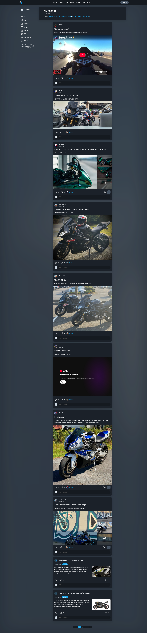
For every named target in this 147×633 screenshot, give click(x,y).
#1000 (74, 16)
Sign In (125, 2)
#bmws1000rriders (65, 16)
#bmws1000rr (53, 16)
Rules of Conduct (30, 47)
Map (84, 2)
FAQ (23, 45)
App (88, 2)
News (26, 41)
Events (78, 2)
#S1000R (86, 16)
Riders (61, 2)
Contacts (27, 45)
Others (65, 564)
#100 (79, 16)
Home (55, 2)
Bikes (66, 2)
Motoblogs (27, 37)
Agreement (28, 46)
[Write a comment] (82, 83)
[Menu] (109, 25)
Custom (65, 597)
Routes (72, 2)
